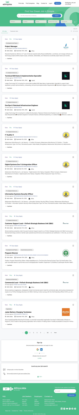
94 (47, 332)
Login (39, 358)
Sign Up (58, 3)
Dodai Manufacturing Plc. (21, 314)
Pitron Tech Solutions (20, 225)
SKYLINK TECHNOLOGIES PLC (20, 48)
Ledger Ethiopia (17, 78)
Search (56, 15)
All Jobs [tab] (4, 31)
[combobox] (39, 15)
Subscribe (71, 395)
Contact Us (44, 3)
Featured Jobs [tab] (14, 31)
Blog (38, 3)
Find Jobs (21, 3)
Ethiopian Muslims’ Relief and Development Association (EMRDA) (31, 255)
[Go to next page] (51, 332)
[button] (73, 31)
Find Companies (30, 3)
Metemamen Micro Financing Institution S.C (25, 137)
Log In (50, 3)
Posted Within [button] (65, 21)
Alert (40, 376)
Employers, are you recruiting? (70, 3)
